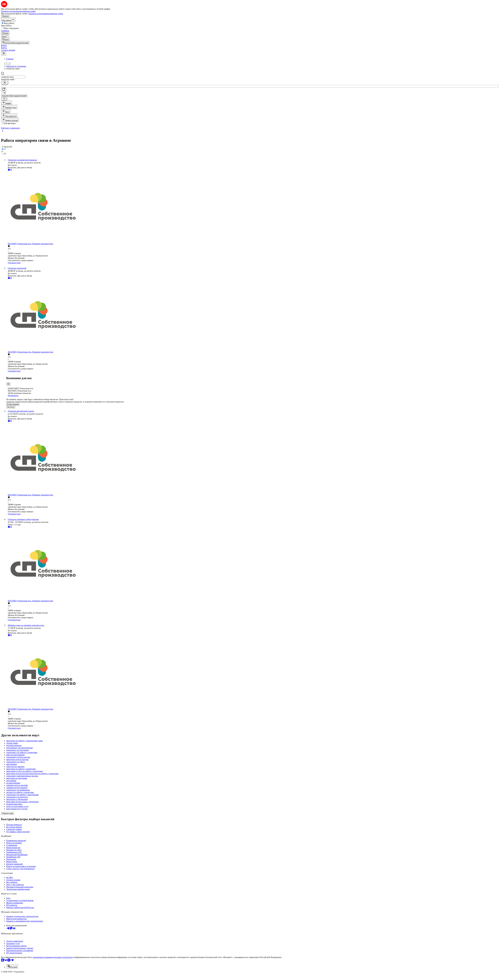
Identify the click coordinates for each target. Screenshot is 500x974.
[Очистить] (4, 83)
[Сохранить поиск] (3, 90)
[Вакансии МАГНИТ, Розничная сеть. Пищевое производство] (252, 207)
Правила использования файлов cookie (46, 14)
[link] (5, 39)
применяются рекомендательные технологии (53, 957)
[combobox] (13, 77)
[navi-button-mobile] (3, 53)
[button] (4, 45)
